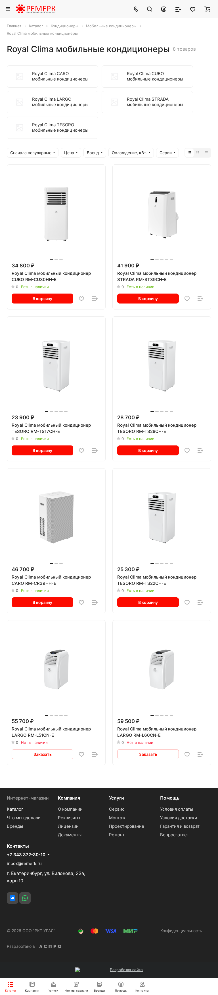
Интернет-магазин (28, 798)
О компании (70, 809)
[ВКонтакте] (12, 898)
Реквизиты (69, 817)
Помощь (169, 798)
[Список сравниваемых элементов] (178, 9)
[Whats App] (25, 898)
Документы (69, 834)
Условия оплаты (176, 809)
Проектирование (126, 826)
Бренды (15, 826)
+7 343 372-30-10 (26, 854)
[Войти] (163, 9)
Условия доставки (178, 817)
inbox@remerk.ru (24, 863)
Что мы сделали (24, 817)
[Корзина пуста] (207, 9)
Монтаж (117, 817)
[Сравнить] (95, 299)
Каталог (15, 809)
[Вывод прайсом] (206, 152)
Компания (69, 798)
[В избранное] (81, 299)
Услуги (116, 798)
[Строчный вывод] (198, 152)
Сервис (116, 809)
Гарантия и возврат (180, 826)
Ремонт (117, 834)
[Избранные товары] (192, 9)
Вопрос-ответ (174, 834)
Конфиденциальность (181, 930)
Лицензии (68, 826)
